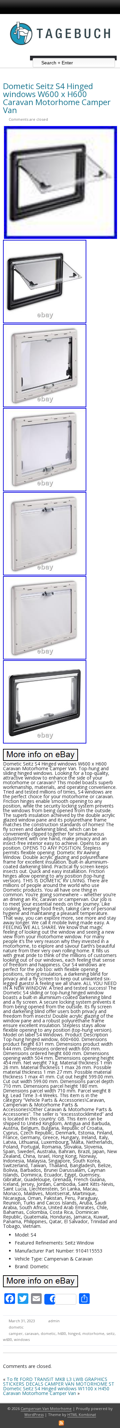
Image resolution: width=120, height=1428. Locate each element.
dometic (16, 1327)
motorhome (93, 1333)
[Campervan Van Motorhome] (60, 53)
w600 (7, 1339)
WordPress (34, 1414)
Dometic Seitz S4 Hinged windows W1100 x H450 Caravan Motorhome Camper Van (56, 1390)
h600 (62, 1333)
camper (16, 1333)
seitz (110, 1333)
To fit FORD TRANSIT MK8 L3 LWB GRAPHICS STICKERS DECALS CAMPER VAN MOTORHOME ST (58, 1381)
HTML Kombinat (81, 1414)
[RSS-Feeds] (61, 1423)
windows (22, 1339)
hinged (74, 1333)
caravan (32, 1333)
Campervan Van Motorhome (46, 1408)
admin (54, 1320)
